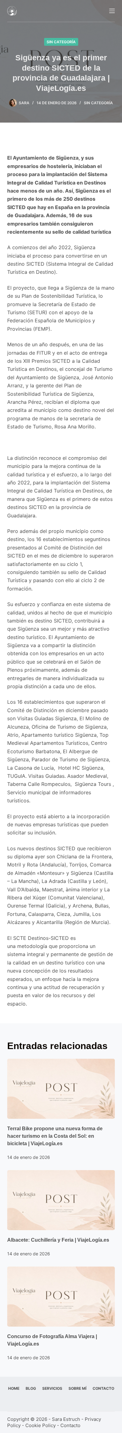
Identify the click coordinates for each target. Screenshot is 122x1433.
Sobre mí (77, 1388)
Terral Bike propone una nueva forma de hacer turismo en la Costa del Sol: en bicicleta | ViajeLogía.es (55, 1136)
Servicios (52, 1388)
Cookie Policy (40, 1425)
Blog (31, 1388)
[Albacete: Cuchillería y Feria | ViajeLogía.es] (60, 1200)
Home (13, 1388)
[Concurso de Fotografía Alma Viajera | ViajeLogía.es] (60, 1297)
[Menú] (112, 11)
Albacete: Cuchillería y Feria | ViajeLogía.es (58, 1240)
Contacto (103, 1388)
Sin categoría (61, 42)
